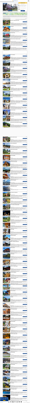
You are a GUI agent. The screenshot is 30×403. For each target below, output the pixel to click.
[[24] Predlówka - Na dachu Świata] (6, 176)
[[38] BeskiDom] (6, 262)
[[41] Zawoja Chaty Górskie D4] (6, 281)
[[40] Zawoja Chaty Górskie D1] (6, 275)
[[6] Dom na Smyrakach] (6, 57)
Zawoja (3, 39)
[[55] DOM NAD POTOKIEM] (6, 367)
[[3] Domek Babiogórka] (6, 35)
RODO (2, 399)
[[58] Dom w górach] (6, 385)
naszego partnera (16, 160)
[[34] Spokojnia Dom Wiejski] (6, 238)
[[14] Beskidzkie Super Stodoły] (6, 106)
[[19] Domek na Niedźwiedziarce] (6, 146)
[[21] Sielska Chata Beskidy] (6, 158)
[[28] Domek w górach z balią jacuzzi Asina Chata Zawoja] (6, 201)
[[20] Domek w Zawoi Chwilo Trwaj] (6, 152)
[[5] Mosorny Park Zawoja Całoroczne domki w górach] (6, 47)
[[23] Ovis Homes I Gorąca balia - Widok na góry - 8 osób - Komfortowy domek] (6, 170)
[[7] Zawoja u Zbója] (6, 63)
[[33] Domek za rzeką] (6, 232)
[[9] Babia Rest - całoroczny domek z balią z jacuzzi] (6, 76)
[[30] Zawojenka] (6, 213)
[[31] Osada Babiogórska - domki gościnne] (6, 219)
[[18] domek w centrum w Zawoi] (6, 139)
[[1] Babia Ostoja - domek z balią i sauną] (6, 23)
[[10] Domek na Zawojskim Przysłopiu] (6, 82)
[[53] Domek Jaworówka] (6, 355)
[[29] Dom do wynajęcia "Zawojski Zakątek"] (6, 207)
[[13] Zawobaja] (6, 100)
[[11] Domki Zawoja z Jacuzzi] (6, 88)
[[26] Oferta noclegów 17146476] (6, 189)
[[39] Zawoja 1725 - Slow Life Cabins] (6, 269)
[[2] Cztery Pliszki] (6, 29)
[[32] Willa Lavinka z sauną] (6, 226)
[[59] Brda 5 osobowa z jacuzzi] (6, 391)
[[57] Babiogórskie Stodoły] (6, 379)
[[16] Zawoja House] (6, 119)
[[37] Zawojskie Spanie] (6, 256)
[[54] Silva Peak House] (6, 361)
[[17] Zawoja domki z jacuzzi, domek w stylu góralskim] (6, 125)
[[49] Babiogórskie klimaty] (6, 330)
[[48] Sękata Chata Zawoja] (6, 324)
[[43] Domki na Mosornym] (6, 293)
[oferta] (4, 25)
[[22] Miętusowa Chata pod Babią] (6, 164)
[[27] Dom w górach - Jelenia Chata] (6, 195)
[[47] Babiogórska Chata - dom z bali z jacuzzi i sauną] (6, 318)
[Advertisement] (15, 132)
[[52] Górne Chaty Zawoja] (6, 348)
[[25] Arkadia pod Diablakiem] (6, 183)
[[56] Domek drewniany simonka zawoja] (6, 373)
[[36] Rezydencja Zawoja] (6, 250)
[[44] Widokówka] (6, 299)
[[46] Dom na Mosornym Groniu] (6, 312)
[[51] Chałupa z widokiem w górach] (6, 342)
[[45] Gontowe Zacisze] (6, 305)
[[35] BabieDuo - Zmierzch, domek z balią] (6, 244)
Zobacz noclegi (24, 46)
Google (7, 397)
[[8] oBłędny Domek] (6, 69)
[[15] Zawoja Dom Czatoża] (6, 112)
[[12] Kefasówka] (6, 94)
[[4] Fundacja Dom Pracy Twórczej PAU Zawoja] (6, 41)
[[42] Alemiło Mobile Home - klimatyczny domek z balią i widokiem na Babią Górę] (6, 287)
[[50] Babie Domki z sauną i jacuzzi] (6, 336)
